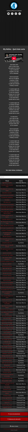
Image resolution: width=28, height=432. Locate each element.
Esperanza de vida (7, 378)
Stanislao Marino (21, 182)
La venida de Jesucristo (7, 278)
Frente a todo (7, 395)
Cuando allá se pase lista (7, 185)
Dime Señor (7, 337)
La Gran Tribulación (7, 230)
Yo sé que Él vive (7, 330)
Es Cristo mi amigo (7, 351)
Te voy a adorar (7, 264)
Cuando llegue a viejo (7, 328)
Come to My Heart (7, 405)
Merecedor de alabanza (7, 358)
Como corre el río (7, 300)
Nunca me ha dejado (7, 282)
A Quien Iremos (7, 275)
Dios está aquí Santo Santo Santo (7, 212)
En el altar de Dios (7, 339)
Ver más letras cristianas (14, 170)
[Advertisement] (14, 30)
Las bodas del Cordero (7, 207)
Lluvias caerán (7, 372)
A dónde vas (7, 342)
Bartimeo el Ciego (7, 323)
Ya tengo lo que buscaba (7, 302)
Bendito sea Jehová (7, 367)
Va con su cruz (7, 273)
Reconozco (7, 370)
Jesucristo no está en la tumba (7, 375)
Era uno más (7, 318)
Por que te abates (7, 316)
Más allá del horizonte (7, 225)
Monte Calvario (7, 236)
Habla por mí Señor (7, 321)
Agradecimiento (7, 182)
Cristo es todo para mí (7, 287)
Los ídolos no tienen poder (7, 313)
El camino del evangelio (7, 233)
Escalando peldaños (7, 197)
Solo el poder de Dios (7, 325)
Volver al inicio (14, 426)
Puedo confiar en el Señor (7, 216)
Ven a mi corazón (7, 349)
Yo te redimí (7, 332)
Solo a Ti (7, 402)
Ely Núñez (7, 49)
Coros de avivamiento (14, 414)
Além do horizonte (7, 363)
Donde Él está (7, 389)
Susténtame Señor (7, 271)
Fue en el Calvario (7, 400)
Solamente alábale (7, 335)
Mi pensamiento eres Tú (7, 249)
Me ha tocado (7, 280)
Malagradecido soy (7, 356)
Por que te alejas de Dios (7, 296)
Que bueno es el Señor (7, 195)
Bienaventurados (7, 266)
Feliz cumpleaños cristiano (7, 292)
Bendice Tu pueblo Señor (7, 306)
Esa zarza (7, 387)
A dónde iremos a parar (7, 392)
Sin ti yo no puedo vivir (7, 228)
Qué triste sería (7, 360)
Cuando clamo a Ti (7, 219)
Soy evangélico (7, 344)
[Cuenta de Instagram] (16, 14)
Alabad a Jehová (7, 353)
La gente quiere (7, 407)
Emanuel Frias (21, 278)
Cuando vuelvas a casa (7, 261)
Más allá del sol (7, 268)
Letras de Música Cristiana (14, 10)
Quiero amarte (7, 253)
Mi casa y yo (7, 202)
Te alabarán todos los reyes (7, 189)
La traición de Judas (7, 255)
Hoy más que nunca (7, 209)
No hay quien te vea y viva (7, 222)
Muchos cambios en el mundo (7, 383)
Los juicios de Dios (7, 285)
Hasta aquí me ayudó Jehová (7, 245)
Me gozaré (7, 365)
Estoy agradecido (7, 398)
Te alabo (7, 200)
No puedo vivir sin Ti (7, 289)
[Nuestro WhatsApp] (19, 14)
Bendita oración (7, 193)
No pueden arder (7, 381)
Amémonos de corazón (7, 204)
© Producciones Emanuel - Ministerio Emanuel (14, 429)
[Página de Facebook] (12, 14)
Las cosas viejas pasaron (7, 258)
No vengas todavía (7, 346)
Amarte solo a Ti (7, 243)
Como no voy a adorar (7, 310)
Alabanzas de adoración (15, 419)
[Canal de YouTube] (8, 14)
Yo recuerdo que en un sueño (7, 239)
